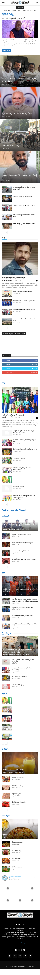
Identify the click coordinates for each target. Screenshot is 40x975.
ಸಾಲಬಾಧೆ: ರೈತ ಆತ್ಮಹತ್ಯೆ (17, 684)
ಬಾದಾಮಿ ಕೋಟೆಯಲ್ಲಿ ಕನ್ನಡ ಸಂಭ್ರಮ (21, 551)
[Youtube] (30, 956)
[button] (3, 2)
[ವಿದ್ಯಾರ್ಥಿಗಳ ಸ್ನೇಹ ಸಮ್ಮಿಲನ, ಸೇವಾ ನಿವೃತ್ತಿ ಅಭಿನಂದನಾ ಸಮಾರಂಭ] (7, 433)
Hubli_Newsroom (6, 417)
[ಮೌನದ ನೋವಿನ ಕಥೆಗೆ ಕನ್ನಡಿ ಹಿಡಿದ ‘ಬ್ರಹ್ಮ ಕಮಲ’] (6, 561)
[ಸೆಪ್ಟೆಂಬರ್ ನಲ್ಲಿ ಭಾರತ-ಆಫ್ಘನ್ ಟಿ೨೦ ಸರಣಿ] (6, 609)
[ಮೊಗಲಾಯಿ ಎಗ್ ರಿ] (6, 861)
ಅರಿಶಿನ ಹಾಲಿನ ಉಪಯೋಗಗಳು (13, 770)
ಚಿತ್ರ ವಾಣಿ (5, 516)
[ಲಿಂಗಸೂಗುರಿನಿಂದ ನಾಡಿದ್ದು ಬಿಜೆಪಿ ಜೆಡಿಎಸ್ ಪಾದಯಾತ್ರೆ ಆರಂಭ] (7, 498)
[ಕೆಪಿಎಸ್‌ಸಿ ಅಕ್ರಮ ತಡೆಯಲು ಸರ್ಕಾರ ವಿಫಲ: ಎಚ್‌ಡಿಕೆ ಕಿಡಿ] (20, 71)
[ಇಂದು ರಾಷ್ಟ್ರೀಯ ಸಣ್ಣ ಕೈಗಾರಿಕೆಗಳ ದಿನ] (7, 293)
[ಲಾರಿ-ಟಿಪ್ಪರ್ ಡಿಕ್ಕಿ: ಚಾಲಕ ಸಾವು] (6, 678)
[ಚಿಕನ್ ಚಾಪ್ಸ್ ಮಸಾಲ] (6, 869)
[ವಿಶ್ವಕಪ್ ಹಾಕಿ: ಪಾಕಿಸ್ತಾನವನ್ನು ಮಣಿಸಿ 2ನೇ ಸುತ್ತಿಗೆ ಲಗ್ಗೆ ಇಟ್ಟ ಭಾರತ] (20, 586)
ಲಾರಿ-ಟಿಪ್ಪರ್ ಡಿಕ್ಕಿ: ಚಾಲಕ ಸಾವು (19, 676)
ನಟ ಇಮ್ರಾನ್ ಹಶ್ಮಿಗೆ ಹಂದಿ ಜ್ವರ (13, 278)
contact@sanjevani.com (24, 943)
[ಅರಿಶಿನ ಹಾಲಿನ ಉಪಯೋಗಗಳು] (20, 763)
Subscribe (34, 373)
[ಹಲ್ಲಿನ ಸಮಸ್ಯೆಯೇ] (6, 796)
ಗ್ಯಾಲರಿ (4, 694)
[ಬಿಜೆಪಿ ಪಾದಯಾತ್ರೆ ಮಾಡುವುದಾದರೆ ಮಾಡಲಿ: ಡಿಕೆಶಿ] (7, 217)
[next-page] (6, 232)
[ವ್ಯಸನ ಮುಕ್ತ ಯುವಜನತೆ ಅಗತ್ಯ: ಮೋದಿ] (20, 103)
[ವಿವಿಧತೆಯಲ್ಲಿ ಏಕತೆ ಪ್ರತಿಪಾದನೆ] (20, 29)
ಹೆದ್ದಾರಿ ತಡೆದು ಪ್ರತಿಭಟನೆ (19, 458)
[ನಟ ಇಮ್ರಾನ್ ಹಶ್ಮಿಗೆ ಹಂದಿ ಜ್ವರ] (20, 258)
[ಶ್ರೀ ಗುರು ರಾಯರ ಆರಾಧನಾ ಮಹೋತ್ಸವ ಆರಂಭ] (7, 451)
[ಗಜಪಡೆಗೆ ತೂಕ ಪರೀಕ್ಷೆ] (20, 135)
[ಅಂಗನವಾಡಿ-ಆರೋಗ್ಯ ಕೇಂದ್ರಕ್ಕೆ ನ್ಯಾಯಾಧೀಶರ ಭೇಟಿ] (7, 442)
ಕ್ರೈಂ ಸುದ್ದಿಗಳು (7, 633)
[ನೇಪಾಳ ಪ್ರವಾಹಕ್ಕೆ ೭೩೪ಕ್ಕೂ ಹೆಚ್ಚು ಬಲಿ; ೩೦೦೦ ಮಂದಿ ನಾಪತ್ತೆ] (7, 189)
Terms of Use (18, 963)
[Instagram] (15, 956)
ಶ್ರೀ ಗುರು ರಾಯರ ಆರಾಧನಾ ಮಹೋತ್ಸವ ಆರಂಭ (25, 449)
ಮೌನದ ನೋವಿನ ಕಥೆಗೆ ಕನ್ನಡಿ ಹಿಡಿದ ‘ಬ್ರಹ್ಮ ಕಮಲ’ (24, 559)
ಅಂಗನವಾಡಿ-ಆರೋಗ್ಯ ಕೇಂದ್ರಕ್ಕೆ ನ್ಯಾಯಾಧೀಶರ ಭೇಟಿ (20, 10)
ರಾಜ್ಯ (28, 237)
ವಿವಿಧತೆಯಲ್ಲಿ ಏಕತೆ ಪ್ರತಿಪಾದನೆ (13, 18)
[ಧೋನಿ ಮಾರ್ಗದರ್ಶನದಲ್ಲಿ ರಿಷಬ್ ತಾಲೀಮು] (6, 618)
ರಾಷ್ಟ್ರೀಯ (22, 237)
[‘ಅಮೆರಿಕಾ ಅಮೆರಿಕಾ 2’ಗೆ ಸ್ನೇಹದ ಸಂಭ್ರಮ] (6, 544)
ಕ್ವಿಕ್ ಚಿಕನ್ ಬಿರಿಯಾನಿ (10, 834)
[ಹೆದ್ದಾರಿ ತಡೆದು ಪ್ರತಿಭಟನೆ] (7, 460)
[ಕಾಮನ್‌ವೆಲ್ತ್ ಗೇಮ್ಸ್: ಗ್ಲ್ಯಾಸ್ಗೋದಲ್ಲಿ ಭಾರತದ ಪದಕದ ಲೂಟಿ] (6, 626)
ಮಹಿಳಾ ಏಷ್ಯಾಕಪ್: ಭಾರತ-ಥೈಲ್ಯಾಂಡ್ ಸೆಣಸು (24, 300)
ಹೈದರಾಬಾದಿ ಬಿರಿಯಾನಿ (17, 842)
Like (35, 360)
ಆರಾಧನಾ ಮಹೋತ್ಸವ (18, 486)
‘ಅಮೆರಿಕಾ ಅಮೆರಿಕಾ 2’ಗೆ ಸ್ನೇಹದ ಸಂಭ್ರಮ (22, 542)
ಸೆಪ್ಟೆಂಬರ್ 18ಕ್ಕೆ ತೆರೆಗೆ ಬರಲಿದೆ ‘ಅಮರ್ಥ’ (22, 534)
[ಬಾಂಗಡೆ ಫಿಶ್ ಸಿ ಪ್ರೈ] (6, 852)
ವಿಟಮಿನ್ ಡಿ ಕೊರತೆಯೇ (18, 777)
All (7, 237)
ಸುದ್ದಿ (3, 238)
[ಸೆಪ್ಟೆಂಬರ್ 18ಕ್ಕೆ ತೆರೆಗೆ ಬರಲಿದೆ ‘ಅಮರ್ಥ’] (6, 536)
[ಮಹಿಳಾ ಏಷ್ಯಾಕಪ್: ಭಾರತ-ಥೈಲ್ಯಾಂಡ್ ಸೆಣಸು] (7, 302)
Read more (6, 50)
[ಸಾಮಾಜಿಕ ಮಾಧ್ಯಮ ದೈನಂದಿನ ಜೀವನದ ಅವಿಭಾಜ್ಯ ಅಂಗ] (7, 470)
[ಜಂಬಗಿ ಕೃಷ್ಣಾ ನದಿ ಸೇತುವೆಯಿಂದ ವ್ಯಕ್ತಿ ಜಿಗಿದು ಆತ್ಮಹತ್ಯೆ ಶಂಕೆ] (6, 662)
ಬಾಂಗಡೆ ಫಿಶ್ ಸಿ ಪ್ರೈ (16, 850)
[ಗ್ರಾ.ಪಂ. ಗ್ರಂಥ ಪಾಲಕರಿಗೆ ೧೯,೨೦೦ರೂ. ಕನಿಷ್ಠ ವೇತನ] (20, 167)
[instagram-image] (8, 888)
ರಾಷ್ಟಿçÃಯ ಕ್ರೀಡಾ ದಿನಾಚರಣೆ (13, 415)
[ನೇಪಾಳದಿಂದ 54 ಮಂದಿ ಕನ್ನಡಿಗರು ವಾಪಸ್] (7, 207)
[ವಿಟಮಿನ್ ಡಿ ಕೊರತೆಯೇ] (6, 779)
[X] (25, 956)
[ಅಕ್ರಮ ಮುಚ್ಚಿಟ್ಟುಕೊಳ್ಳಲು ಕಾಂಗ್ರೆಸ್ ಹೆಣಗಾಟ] (7, 226)
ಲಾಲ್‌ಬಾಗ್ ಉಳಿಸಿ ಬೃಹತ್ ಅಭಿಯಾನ (22, 196)
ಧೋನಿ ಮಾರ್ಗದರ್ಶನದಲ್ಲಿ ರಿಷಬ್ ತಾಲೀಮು (22, 615)
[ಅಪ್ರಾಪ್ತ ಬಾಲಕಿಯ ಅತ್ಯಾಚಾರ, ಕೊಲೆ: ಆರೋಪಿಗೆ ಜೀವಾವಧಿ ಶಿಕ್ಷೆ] (6, 670)
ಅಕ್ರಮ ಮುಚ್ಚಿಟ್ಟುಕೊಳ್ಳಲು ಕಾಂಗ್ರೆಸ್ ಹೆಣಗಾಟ (24, 224)
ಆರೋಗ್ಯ (5, 749)
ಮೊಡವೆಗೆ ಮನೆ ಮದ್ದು (17, 785)
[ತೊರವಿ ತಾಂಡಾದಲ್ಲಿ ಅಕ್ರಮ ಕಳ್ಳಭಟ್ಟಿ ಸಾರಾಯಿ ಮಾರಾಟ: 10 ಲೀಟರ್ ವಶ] (20, 646)
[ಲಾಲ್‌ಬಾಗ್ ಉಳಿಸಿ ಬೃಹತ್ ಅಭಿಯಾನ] (7, 198)
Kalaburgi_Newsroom (9, 529)
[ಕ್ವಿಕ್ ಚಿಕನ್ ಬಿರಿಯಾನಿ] (20, 829)
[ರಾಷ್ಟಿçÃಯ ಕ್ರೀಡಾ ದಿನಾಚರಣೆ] (20, 400)
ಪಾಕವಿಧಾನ (6, 816)
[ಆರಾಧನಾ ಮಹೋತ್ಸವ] (7, 488)
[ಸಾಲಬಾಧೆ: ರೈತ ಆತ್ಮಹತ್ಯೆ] (6, 686)
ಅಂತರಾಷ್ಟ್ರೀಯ (14, 237)
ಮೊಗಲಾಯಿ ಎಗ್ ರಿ (16, 858)
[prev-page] (3, 232)
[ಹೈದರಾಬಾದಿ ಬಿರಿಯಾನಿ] (6, 844)
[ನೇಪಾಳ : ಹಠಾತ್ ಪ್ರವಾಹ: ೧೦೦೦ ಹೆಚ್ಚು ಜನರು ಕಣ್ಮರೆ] (7, 321)
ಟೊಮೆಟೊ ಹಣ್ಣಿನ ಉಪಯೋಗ (19, 802)
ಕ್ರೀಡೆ (3, 573)
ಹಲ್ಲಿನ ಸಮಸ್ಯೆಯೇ (16, 794)
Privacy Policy (27, 963)
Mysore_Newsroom (7, 280)
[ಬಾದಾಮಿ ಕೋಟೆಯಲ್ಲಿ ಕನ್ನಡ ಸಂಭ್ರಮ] (6, 553)
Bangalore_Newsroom (9, 594)
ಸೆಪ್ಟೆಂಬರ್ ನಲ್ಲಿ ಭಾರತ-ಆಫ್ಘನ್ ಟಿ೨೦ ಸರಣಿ (22, 607)
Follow (34, 364)
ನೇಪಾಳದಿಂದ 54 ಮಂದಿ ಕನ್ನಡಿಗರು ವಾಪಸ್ (24, 205)
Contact (11, 963)
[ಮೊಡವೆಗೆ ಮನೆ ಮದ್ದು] (6, 787)
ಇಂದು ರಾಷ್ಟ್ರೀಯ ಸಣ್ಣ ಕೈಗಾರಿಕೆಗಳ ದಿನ (22, 291)
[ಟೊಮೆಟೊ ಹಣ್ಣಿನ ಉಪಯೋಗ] (6, 804)
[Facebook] (9, 956)
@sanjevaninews (15, 877)
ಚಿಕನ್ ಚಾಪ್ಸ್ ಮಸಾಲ (17, 867)
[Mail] (20, 956)
